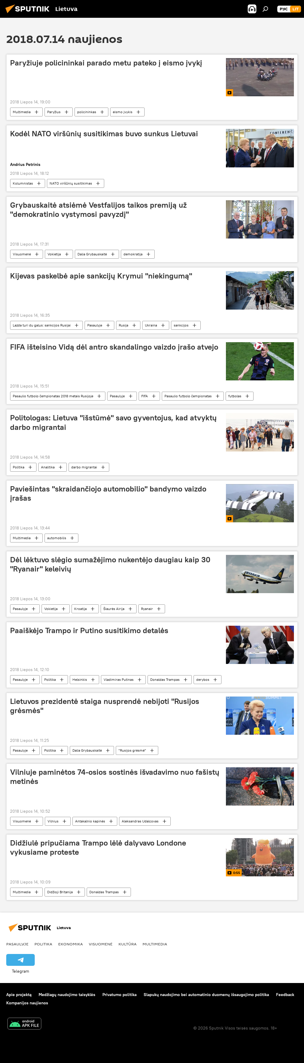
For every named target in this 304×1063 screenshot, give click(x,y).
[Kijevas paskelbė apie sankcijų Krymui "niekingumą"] (260, 290)
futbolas (234, 396)
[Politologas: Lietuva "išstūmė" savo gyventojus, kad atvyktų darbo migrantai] (260, 432)
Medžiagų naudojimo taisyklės (67, 994)
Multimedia (22, 112)
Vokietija (54, 254)
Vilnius (53, 821)
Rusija (123, 325)
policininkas (86, 112)
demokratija (133, 254)
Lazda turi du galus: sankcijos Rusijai (42, 325)
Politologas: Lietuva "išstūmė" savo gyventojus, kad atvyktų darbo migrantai (113, 422)
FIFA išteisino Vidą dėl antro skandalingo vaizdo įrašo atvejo (114, 347)
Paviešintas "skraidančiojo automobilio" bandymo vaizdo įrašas (108, 493)
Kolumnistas (23, 183)
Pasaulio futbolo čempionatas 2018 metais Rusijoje (53, 396)
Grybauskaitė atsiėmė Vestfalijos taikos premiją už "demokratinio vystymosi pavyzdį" (98, 209)
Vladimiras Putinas (119, 679)
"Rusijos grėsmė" (132, 750)
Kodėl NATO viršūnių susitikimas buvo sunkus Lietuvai (104, 133)
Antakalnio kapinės (90, 821)
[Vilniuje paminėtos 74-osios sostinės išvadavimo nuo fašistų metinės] (260, 786)
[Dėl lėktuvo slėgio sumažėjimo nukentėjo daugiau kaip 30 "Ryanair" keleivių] (260, 574)
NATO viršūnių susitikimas (71, 183)
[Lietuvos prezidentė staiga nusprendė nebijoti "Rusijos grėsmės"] (260, 716)
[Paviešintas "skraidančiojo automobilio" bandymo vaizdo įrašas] (260, 503)
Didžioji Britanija (60, 892)
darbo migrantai (84, 467)
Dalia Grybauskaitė (92, 254)
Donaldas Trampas (165, 679)
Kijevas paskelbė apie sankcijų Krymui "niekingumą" (101, 276)
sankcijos (181, 325)
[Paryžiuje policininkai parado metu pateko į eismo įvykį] (260, 77)
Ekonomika (70, 944)
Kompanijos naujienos (27, 1003)
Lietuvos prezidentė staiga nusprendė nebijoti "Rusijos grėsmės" (104, 706)
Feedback (285, 994)
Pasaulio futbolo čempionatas (188, 396)
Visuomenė (22, 254)
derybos (202, 679)
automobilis (56, 538)
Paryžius (54, 112)
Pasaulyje (94, 325)
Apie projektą (18, 994)
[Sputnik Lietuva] (29, 14)
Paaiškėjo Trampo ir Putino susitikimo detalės (89, 630)
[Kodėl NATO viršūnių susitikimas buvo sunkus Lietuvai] (260, 148)
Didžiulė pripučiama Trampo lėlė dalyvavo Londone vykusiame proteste (98, 847)
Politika (18, 467)
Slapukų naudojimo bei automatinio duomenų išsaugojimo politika (206, 994)
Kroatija (80, 608)
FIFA (144, 396)
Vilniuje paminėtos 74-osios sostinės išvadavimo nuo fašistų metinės (114, 776)
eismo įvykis (122, 112)
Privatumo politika (119, 994)
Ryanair (147, 608)
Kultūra (127, 944)
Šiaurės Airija (113, 608)
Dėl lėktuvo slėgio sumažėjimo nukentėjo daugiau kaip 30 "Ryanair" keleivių (110, 564)
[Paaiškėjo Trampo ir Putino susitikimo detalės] (260, 645)
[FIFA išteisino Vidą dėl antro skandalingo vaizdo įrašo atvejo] (260, 361)
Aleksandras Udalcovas (140, 821)
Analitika (48, 467)
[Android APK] (24, 1024)
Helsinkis (79, 679)
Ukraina (151, 325)
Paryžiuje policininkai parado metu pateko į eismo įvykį (106, 63)
